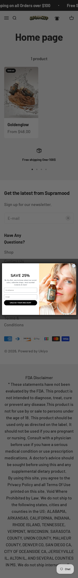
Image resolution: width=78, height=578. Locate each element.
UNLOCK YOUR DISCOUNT (20, 302)
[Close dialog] (73, 265)
